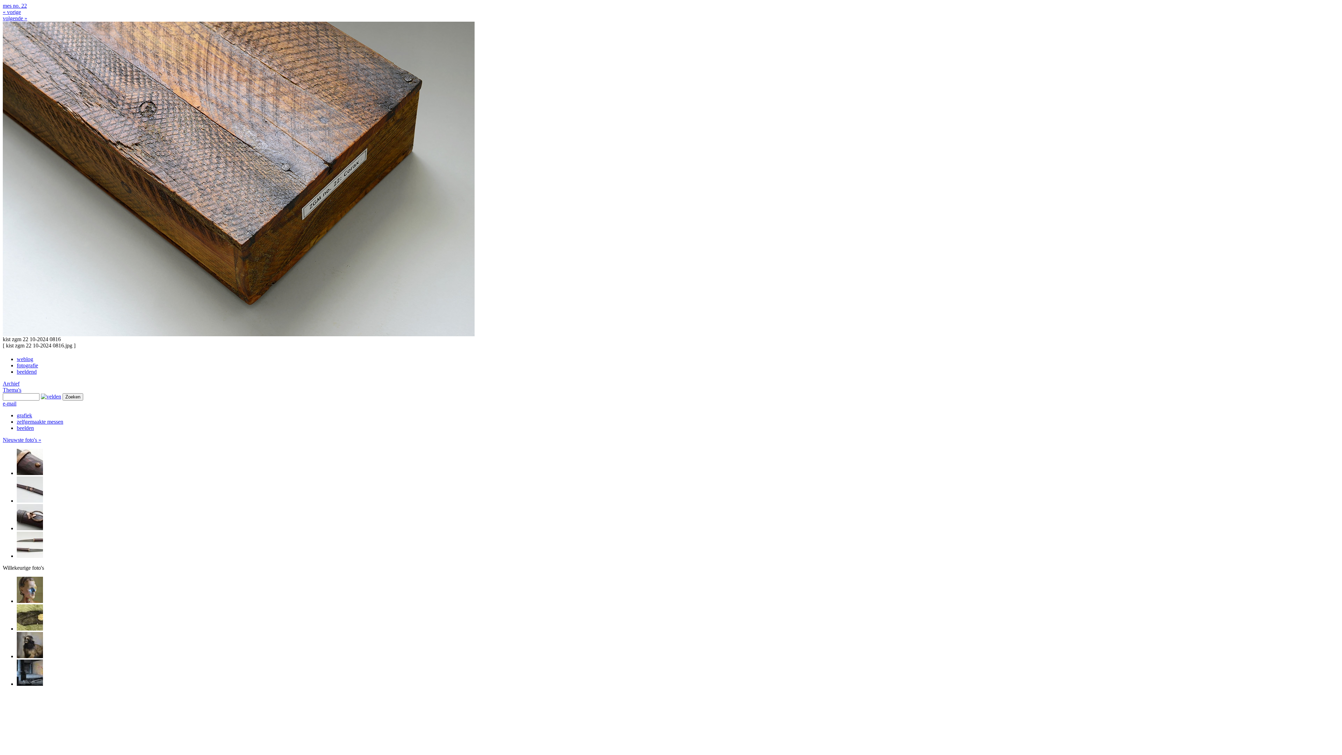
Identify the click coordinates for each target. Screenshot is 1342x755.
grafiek (24, 415)
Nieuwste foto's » (22, 440)
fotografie (27, 365)
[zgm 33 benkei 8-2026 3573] (30, 528)
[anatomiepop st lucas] (30, 601)
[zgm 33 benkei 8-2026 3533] (30, 501)
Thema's (12, 390)
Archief (11, 384)
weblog (25, 359)
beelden (25, 428)
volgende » (15, 18)
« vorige (12, 12)
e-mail (9, 404)
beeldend (27, 372)
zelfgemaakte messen (40, 422)
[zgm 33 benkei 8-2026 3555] (30, 473)
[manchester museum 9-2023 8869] (30, 629)
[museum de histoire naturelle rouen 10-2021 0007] (30, 656)
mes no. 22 (15, 6)
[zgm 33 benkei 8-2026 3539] (30, 556)
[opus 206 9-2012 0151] (30, 684)
